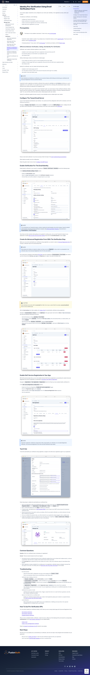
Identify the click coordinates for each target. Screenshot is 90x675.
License (55, 670)
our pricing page (52, 33)
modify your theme (32, 636)
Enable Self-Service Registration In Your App (80, 24)
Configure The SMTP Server (42, 161)
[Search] (76, 2)
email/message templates (34, 638)
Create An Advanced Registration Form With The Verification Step (80, 21)
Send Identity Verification (27, 613)
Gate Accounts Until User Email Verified (37, 235)
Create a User (24, 621)
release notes (62, 659)
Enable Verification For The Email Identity (80, 17)
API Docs (60, 655)
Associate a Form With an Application (49, 379)
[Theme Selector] (74, 2)
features (46, 653)
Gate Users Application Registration (11, 39)
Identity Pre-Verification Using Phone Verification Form (12, 53)
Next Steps (75, 34)
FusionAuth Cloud (35, 655)
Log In (79, 1)
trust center (61, 661)
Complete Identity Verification (28, 615)
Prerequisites (76, 8)
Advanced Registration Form (64, 242)
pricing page (42, 42)
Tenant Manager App (9, 27)
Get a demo (85, 1)
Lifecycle (4, 15)
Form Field (40, 254)
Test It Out (75, 26)
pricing (46, 655)
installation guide (32, 40)
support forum (75, 653)
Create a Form (42, 310)
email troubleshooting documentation (58, 156)
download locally (35, 653)
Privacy (66, 670)
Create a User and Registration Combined (30, 623)
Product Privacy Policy (73, 670)
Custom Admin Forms (9, 30)
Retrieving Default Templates (53, 228)
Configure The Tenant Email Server (80, 14)
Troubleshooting (76, 30)
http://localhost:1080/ (40, 509)
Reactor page (62, 42)
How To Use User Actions (10, 32)
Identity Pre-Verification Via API (30, 626)
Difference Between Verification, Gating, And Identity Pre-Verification (80, 11)
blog (73, 657)
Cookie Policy (80, 670)
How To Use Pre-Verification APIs (80, 32)
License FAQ (61, 670)
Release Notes (5, 72)
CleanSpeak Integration (10, 29)
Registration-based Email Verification (12, 60)
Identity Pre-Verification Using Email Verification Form (12, 48)
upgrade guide (61, 38)
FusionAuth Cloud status (77, 655)
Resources (66, 1)
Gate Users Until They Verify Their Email (49, 565)
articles (73, 659)
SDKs (60, 653)
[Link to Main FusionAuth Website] (3, 1)
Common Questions (77, 28)
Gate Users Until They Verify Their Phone (11, 45)
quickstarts (33, 657)
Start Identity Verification (27, 611)
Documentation (62, 657)
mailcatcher (59, 106)
